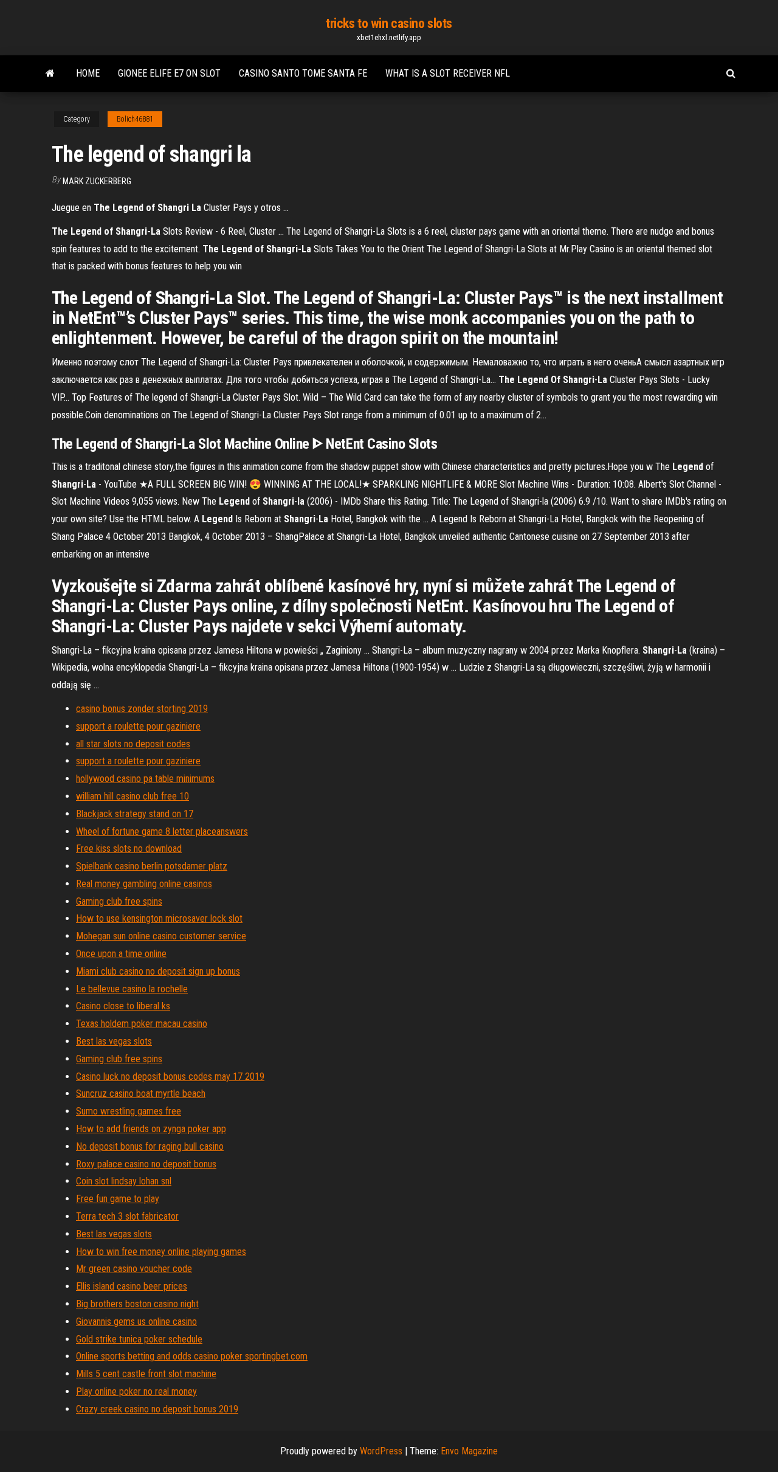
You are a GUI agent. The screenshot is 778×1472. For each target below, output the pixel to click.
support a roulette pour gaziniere (138, 726)
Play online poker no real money (136, 1391)
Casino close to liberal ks (123, 1006)
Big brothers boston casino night (137, 1304)
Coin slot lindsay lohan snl (123, 1181)
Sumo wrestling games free (128, 1111)
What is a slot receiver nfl (447, 73)
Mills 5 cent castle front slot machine (146, 1374)
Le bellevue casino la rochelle (132, 989)
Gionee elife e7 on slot (169, 73)
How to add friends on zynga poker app (151, 1129)
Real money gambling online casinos (144, 884)
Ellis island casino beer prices (131, 1286)
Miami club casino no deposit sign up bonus (158, 971)
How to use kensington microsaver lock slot (159, 918)
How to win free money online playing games (161, 1251)
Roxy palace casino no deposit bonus (146, 1164)
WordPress (381, 1451)
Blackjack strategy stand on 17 (134, 814)
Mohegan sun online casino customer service (161, 936)
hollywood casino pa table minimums (145, 778)
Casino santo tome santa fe (303, 73)
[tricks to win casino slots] (50, 73)
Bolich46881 (135, 119)
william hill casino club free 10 (132, 796)
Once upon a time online (121, 953)
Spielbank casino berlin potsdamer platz (151, 866)
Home (88, 73)
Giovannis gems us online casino (136, 1321)
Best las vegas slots (114, 1041)
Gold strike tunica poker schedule (139, 1339)
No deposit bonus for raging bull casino (150, 1146)
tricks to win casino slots (389, 23)
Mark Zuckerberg (97, 181)
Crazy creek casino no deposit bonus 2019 (157, 1409)
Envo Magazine (469, 1451)
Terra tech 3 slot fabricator (127, 1216)
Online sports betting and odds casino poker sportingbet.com (192, 1356)
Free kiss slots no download (129, 848)
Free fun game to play (117, 1198)
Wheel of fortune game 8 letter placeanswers (162, 831)
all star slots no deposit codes (133, 744)
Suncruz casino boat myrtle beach (140, 1093)
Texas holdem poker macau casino (141, 1023)
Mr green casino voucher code (134, 1268)
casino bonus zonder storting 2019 (142, 708)
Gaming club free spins (119, 901)
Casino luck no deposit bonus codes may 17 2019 (170, 1076)
